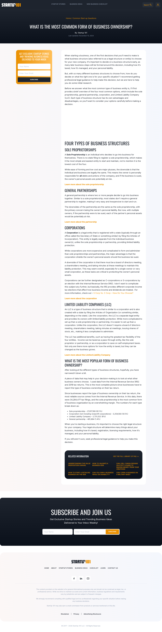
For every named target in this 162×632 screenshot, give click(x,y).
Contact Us (113, 568)
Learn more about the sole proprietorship (84, 184)
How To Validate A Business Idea (100, 464)
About (54, 568)
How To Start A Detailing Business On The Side (79, 473)
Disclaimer (65, 614)
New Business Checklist (97, 4)
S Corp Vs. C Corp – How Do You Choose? (113, 293)
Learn (103, 568)
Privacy (76, 614)
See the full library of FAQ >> (126, 456)
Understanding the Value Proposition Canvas (79, 464)
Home (46, 568)
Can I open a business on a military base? (127, 473)
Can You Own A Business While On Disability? (103, 473)
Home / (69, 18)
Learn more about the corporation (81, 298)
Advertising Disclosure (92, 614)
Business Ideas (76, 4)
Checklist (94, 568)
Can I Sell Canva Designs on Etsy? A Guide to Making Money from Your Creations (127, 466)
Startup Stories (58, 4)
